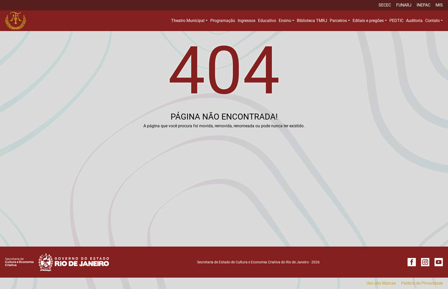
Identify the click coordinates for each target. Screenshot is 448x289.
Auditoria (414, 20)
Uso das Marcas (381, 283)
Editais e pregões (368, 20)
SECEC (385, 5)
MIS (439, 5)
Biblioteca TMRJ (312, 20)
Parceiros (338, 20)
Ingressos (246, 20)
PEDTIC (396, 20)
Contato (432, 20)
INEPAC (423, 5)
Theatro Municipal (188, 20)
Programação (222, 20)
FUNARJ (403, 5)
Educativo (267, 20)
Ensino (285, 20)
